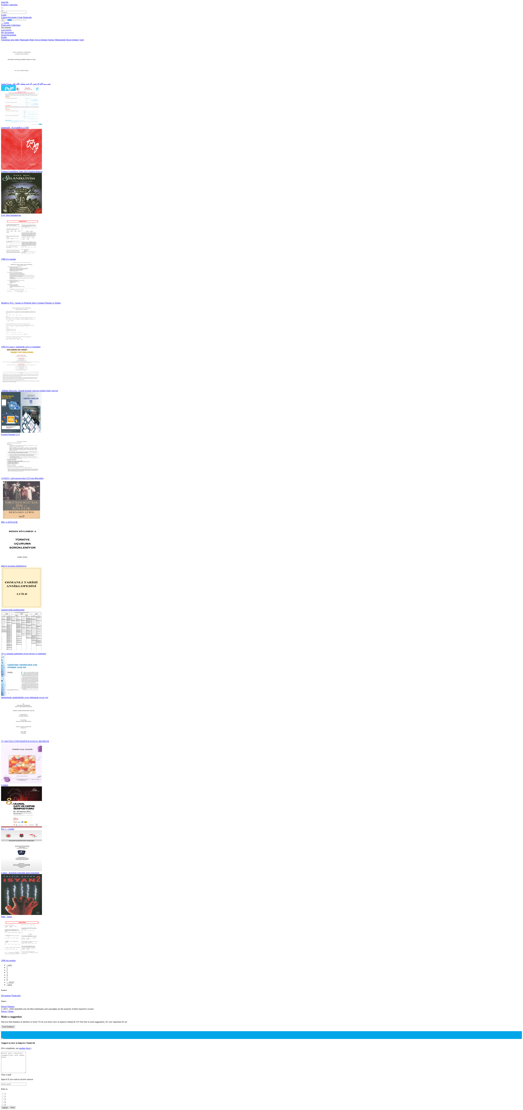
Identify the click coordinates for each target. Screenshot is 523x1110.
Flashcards (6, 25)
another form (25, 1048)
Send (12, 1107)
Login (3, 15)
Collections (15, 25)
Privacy (4, 1011)
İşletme (51, 40)
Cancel (5, 1107)
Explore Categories (9, 5)
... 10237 (10, 982)
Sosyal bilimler (41, 40)
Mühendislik (60, 40)
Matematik (24, 40)
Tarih (81, 40)
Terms (10, 1011)
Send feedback (8, 1027)
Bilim (32, 40)
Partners (10, 1006)
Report (4, 1006)
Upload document (9, 17)
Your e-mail (6, 1075)
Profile (4, 37)
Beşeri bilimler (72, 40)
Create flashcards (24, 17)
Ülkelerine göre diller (10, 40)
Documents (6, 995)
